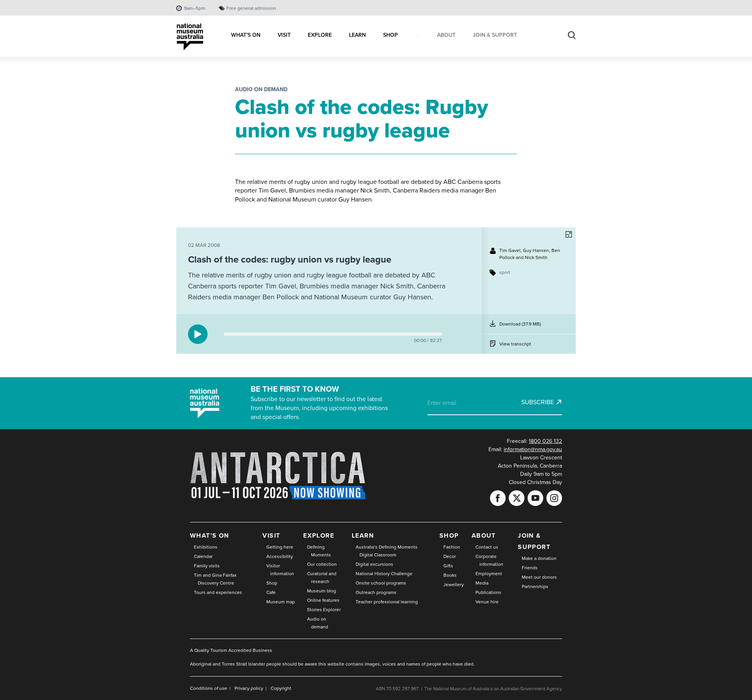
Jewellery (453, 584)
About (484, 535)
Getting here (279, 547)
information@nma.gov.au (533, 449)
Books (450, 575)
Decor (449, 556)
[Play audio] (198, 334)
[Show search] (572, 36)
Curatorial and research (321, 577)
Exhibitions (205, 547)
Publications (488, 592)
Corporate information (489, 560)
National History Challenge (384, 573)
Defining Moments (319, 550)
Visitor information (280, 569)
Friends (530, 567)
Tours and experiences (218, 592)
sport (504, 272)
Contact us (486, 547)
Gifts (448, 565)
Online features (323, 600)
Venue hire (487, 601)
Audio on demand (261, 89)
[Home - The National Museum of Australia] (190, 36)
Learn (363, 535)
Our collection (322, 564)
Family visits (207, 565)
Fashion (451, 547)
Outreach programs (376, 592)
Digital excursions (374, 564)
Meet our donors (539, 577)
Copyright (281, 688)
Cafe (271, 592)
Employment (488, 573)
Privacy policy (249, 688)
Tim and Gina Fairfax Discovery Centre (215, 579)
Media (481, 583)
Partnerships (535, 586)
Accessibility (279, 556)
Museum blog (321, 590)
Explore (318, 535)
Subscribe (537, 402)
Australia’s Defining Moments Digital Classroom (387, 550)
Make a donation (539, 558)
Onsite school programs (381, 583)
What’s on (210, 535)
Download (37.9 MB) (520, 327)
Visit (271, 535)
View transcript (515, 343)
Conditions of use (208, 688)
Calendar (203, 556)
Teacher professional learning (387, 601)
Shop (271, 583)
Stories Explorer (324, 609)
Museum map (280, 601)
